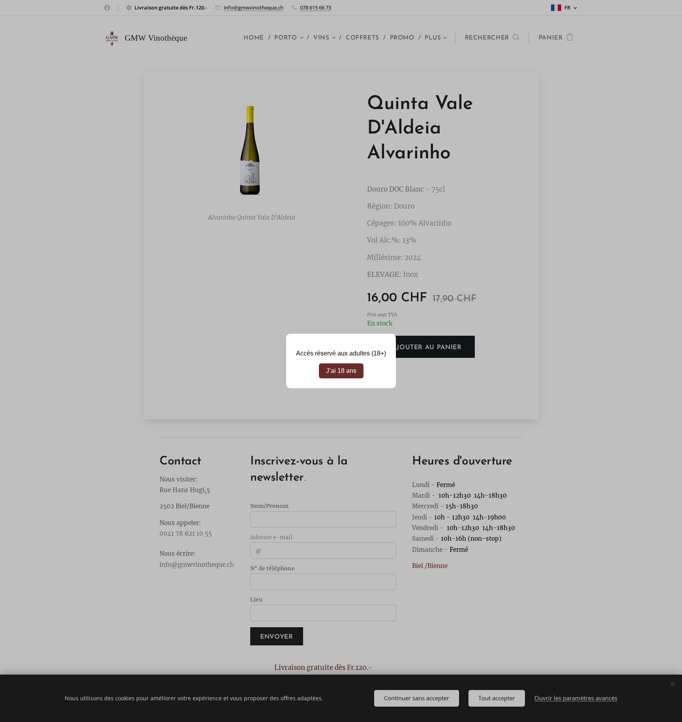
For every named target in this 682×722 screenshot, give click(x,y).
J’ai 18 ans (341, 370)
